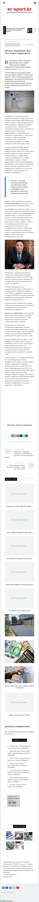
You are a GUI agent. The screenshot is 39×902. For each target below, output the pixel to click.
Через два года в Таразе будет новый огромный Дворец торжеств (10, 30)
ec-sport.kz (20, 69)
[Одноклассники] (15, 436)
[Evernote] (23, 436)
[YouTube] (17, 888)
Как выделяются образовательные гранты (19, 558)
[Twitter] (10, 888)
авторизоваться (10, 734)
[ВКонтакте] (12, 436)
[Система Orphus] (13, 796)
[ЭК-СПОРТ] (19, 7)
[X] (21, 436)
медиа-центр (27, 441)
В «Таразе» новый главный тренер (19, 610)
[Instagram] (14, 888)
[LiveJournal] (26, 436)
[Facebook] (7, 888)
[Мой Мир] (18, 436)
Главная (8, 39)
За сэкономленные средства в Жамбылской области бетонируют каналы (19, 772)
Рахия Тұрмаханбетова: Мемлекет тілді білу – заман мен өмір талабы (16, 467)
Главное (14, 39)
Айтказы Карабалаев (19, 441)
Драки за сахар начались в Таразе (19, 715)
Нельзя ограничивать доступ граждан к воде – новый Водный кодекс (18, 779)
